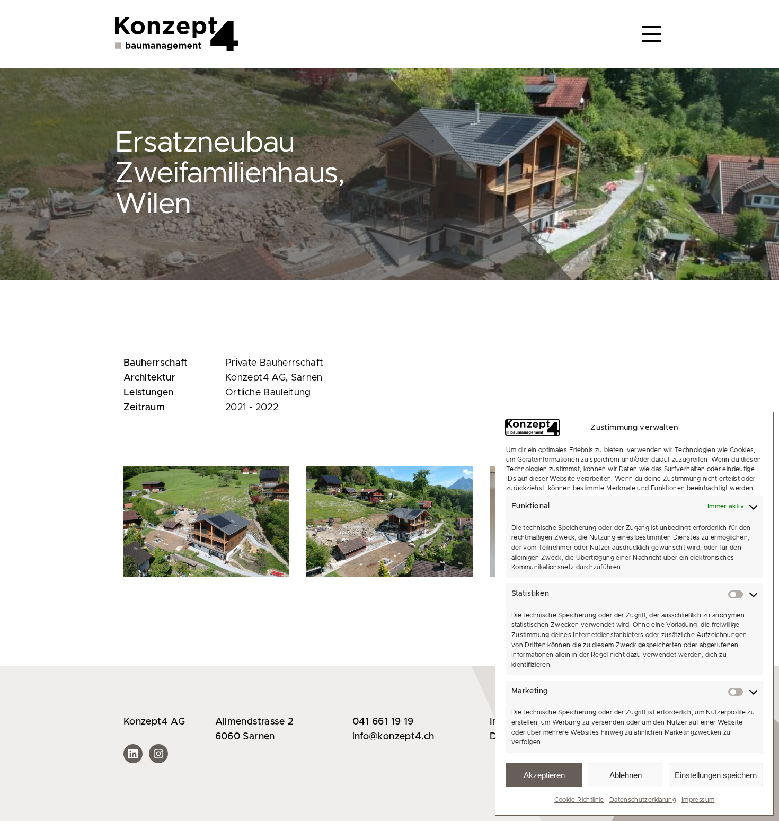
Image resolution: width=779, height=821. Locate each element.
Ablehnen (625, 775)
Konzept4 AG (154, 722)
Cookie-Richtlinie (579, 800)
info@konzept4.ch (393, 736)
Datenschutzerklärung (642, 800)
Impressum (697, 800)
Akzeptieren (544, 775)
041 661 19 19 (383, 722)
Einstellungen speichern (716, 775)
